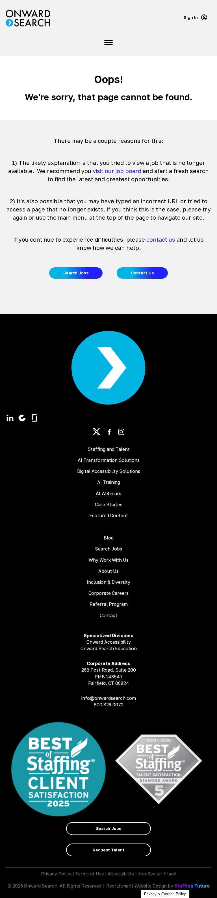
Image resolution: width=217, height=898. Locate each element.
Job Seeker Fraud (157, 874)
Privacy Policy (56, 874)
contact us (160, 239)
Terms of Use (89, 874)
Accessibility (121, 874)
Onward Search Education (109, 648)
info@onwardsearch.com (108, 698)
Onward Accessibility (108, 642)
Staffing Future (192, 886)
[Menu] (108, 42)
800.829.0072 (108, 704)
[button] (195, 17)
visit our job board (117, 170)
